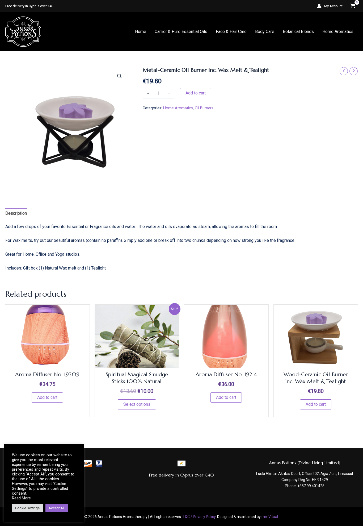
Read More (21, 498)
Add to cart (195, 93)
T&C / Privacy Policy (199, 517)
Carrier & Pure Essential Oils (181, 31)
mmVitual (269, 517)
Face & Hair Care (231, 31)
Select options (136, 404)
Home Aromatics (337, 31)
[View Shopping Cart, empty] (353, 6)
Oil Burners (204, 108)
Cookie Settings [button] (27, 508)
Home (140, 31)
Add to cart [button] (47, 397)
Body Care (264, 31)
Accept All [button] (57, 508)
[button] (119, 76)
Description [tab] (16, 213)
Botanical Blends (298, 31)
